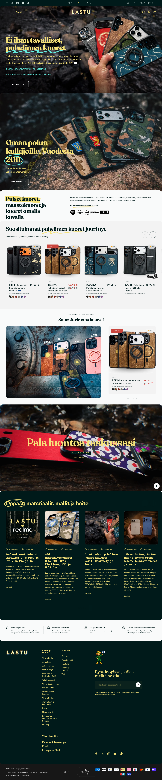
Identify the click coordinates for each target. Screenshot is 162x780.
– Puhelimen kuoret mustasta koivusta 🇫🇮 (18, 288)
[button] (157, 486)
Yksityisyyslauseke (50, 684)
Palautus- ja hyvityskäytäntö (49, 675)
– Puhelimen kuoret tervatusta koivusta (57, 288)
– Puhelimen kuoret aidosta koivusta (94, 288)
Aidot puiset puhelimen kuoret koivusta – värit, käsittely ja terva (101, 559)
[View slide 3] (133, 398)
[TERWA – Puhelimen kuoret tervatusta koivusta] (48, 355)
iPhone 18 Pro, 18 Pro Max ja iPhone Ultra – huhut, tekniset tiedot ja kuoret (140, 559)
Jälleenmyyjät (48, 666)
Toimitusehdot (48, 680)
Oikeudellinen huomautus (13, 775)
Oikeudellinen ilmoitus (48, 692)
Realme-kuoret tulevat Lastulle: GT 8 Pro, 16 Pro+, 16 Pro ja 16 (22, 558)
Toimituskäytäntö (43, 772)
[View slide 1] (128, 398)
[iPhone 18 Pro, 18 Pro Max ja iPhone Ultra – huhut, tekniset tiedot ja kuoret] (141, 528)
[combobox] (132, 3)
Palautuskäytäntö (11, 772)
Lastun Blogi (47, 670)
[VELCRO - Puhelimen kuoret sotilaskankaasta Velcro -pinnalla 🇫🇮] (61, 351)
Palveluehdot (48, 688)
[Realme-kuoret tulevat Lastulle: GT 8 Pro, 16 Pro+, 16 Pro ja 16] (23, 528)
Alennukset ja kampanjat (48, 703)
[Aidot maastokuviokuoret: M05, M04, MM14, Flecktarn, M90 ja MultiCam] (62, 528)
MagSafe (65, 664)
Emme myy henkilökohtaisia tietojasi (49, 718)
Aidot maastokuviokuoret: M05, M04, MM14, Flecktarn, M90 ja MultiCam (58, 561)
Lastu (11, 282)
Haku (44, 708)
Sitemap (46, 725)
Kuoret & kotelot (65, 669)
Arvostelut (46, 662)
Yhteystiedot (47, 658)
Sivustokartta (48, 712)
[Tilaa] (138, 684)
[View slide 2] (131, 398)
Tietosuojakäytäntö (22, 772)
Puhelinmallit (67, 660)
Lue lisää (9, 587)
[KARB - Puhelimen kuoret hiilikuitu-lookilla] (77, 362)
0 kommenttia (29, 549)
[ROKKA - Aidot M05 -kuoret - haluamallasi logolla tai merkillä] (65, 378)
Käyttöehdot (33, 772)
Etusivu (65, 656)
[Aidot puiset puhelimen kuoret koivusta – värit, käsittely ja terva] (102, 528)
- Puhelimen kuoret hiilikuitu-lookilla (134, 288)
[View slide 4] (136, 398)
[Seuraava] (153, 234)
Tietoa (64, 674)
